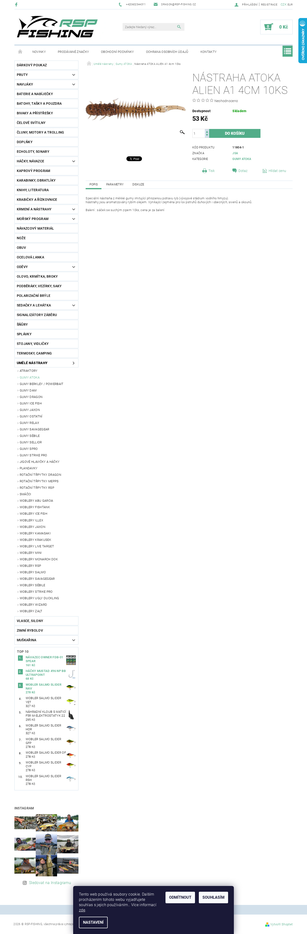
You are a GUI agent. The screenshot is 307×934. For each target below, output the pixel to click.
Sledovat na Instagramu (50, 882)
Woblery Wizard (33, 604)
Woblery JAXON (32, 527)
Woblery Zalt (31, 611)
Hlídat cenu (277, 171)
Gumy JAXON (30, 410)
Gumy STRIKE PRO (33, 455)
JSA (235, 153)
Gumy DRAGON (31, 397)
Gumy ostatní (31, 416)
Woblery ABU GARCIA (36, 500)
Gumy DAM (28, 390)
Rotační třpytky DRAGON (40, 474)
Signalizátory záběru (37, 315)
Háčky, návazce (30, 161)
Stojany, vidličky (33, 344)
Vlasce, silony (30, 621)
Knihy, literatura (33, 190)
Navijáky (25, 84)
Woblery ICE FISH (33, 513)
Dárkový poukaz (32, 65)
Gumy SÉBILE (30, 436)
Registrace (269, 4)
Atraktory (29, 370)
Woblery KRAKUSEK (35, 540)
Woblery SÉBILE (32, 585)
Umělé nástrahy (32, 363)
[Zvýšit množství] (207, 131)
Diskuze (138, 184)
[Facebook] (16, 4)
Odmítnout (180, 897)
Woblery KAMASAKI (35, 533)
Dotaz (243, 171)
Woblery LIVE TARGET (37, 546)
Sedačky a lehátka (34, 305)
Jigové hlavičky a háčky (39, 462)
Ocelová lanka (30, 257)
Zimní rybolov (30, 630)
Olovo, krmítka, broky (37, 276)
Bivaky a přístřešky (35, 113)
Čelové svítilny (31, 123)
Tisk (211, 171)
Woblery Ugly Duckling (39, 598)
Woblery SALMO (33, 572)
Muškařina (26, 640)
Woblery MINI (31, 553)
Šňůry (22, 324)
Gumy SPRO (29, 449)
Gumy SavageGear (34, 429)
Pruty (22, 75)
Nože (21, 238)
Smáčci (25, 494)
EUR (290, 4)
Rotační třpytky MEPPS (39, 481)
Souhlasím (213, 897)
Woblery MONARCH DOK (39, 559)
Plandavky (29, 468)
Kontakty (209, 52)
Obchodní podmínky (117, 52)
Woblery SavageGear (37, 578)
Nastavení (93, 922)
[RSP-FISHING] (61, 29)
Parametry (115, 184)
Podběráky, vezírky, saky (39, 286)
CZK (284, 4)
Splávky (24, 334)
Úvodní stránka (20, 52)
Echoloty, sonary (33, 151)
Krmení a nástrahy (34, 209)
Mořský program (32, 219)
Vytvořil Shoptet (281, 924)
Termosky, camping (34, 353)
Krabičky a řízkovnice (37, 199)
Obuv (21, 248)
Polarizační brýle (33, 296)
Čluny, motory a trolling (40, 132)
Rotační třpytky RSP (37, 487)
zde (82, 910)
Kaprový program (33, 171)
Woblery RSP (30, 566)
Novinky (39, 52)
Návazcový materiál (35, 228)
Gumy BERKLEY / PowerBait (42, 384)
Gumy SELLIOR (31, 442)
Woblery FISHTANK (35, 507)
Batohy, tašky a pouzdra (39, 103)
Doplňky (25, 142)
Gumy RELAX (29, 423)
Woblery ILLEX (31, 520)
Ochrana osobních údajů (167, 52)
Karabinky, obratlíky (36, 180)
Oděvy (22, 267)
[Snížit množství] (207, 135)
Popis (93, 184)
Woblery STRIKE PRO (36, 591)
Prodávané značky (73, 52)
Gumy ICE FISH (31, 403)
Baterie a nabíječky (35, 94)
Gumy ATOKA (30, 377)
